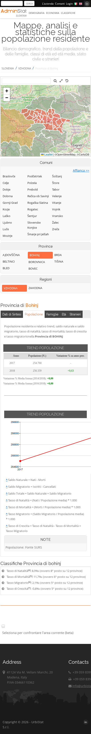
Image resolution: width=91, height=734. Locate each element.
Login (69, 4)
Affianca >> (81, 170)
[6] (29, 582)
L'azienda (48, 4)
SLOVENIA (8, 68)
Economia (52, 13)
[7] (29, 587)
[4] (29, 570)
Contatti (60, 4)
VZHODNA (25, 68)
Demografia (36, 13)
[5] (31, 576)
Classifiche (68, 13)
